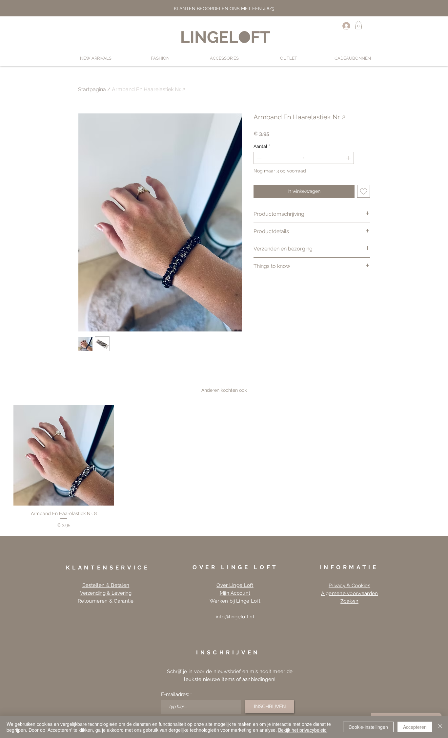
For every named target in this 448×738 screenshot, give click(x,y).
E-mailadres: (175, 694)
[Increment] (349, 158)
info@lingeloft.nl (235, 617)
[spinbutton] (304, 158)
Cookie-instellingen (368, 727)
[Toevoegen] (363, 191)
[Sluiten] (440, 727)
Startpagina (92, 89)
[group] (224, 467)
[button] (358, 25)
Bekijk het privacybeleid (302, 730)
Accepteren (415, 727)
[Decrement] (259, 158)
